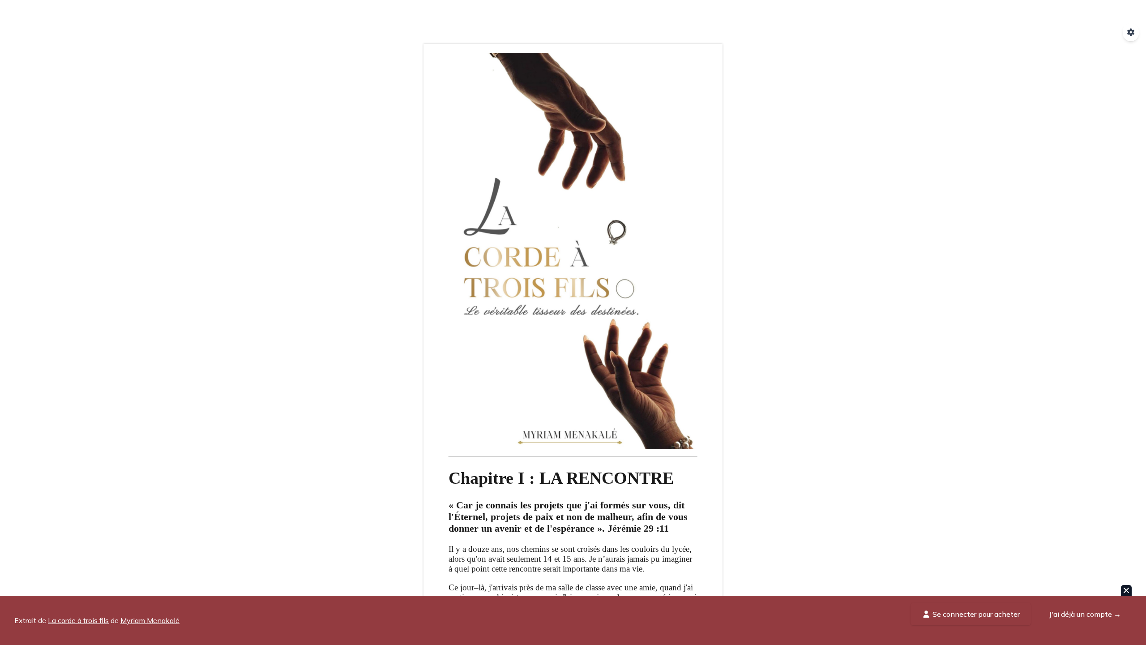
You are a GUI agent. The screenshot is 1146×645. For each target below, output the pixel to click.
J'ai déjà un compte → (1085, 614)
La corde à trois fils (78, 620)
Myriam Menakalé (150, 620)
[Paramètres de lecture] (1131, 32)
